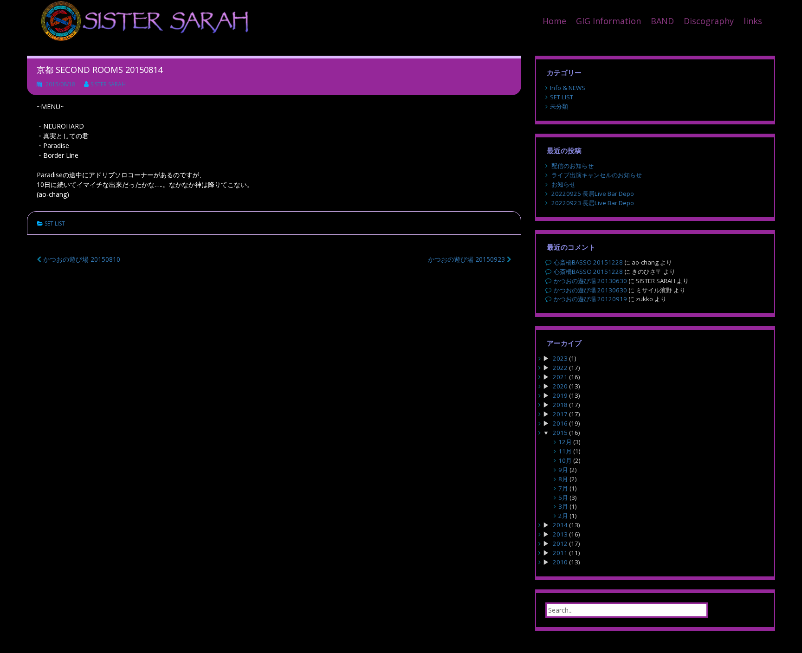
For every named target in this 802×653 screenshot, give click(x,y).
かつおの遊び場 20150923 (467, 259)
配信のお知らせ (572, 166)
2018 (560, 405)
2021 (560, 377)
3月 (563, 506)
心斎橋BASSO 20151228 (588, 262)
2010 (560, 562)
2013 (560, 534)
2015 (560, 432)
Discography (709, 20)
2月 (563, 515)
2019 (560, 395)
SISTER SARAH (108, 84)
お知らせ (563, 184)
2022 (560, 367)
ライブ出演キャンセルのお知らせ (596, 175)
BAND (662, 20)
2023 (560, 358)
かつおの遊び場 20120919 (590, 299)
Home (554, 20)
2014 (560, 525)
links (753, 20)
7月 (563, 488)
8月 (563, 479)
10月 (565, 460)
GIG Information (608, 20)
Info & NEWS (567, 88)
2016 (560, 423)
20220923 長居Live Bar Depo (592, 203)
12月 (565, 442)
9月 (563, 470)
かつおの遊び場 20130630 (590, 281)
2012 (560, 543)
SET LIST (55, 223)
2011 (560, 553)
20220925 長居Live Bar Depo (592, 193)
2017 (560, 414)
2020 (560, 386)
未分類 (559, 106)
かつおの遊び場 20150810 (80, 259)
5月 (563, 497)
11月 (565, 451)
